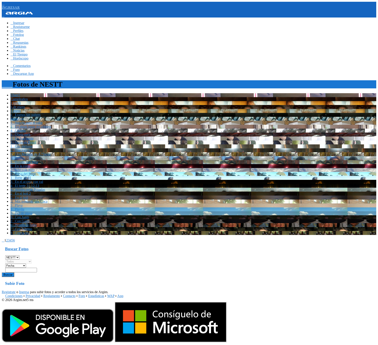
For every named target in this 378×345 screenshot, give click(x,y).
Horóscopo (19, 58)
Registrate (9, 292)
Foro (15, 70)
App (120, 296)
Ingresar (17, 23)
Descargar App (22, 73)
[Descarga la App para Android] (58, 341)
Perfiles (16, 31)
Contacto (69, 296)
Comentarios (20, 66)
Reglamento (51, 296)
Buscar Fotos (16, 249)
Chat (15, 38)
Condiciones (14, 296)
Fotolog (17, 35)
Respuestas (19, 42)
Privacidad (33, 296)
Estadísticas (96, 296)
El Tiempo (19, 54)
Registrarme (20, 27)
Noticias (17, 50)
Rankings (18, 46)
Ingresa (24, 292)
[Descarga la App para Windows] (171, 341)
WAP (110, 296)
